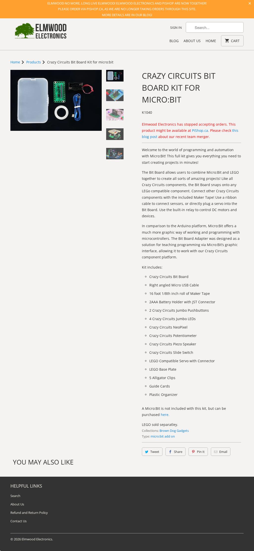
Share (178, 451)
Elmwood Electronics (37, 539)
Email (223, 451)
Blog (174, 40)
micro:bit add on (163, 436)
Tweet (154, 451)
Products (33, 62)
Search (15, 496)
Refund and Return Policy (29, 512)
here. (165, 414)
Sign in (176, 27)
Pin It (201, 451)
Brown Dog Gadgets (174, 430)
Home (211, 40)
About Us (192, 40)
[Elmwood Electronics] (40, 32)
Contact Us (18, 521)
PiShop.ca (200, 130)
